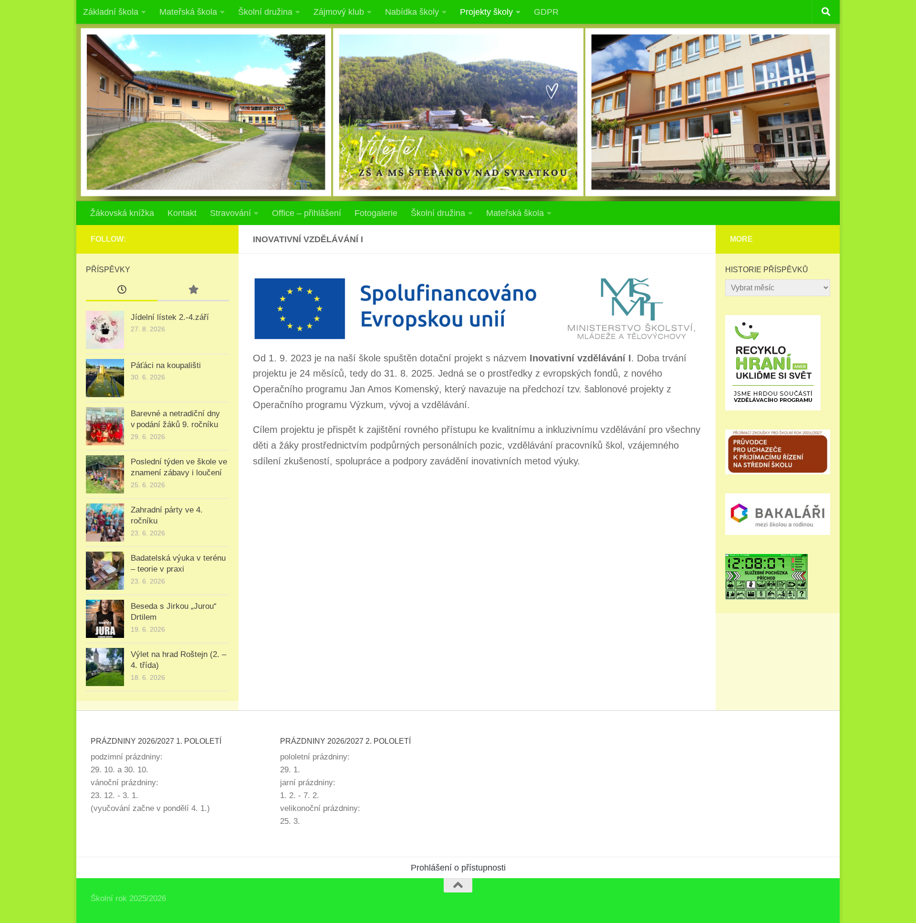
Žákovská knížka (122, 213)
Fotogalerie (375, 213)
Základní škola (110, 12)
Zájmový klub (338, 12)
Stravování (230, 213)
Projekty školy (486, 12)
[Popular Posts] (193, 290)
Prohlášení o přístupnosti (458, 867)
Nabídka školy (412, 12)
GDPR (546, 12)
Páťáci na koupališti (166, 365)
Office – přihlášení (306, 213)
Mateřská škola (188, 12)
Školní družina (265, 12)
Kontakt (182, 213)
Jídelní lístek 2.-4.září (170, 317)
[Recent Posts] (121, 290)
